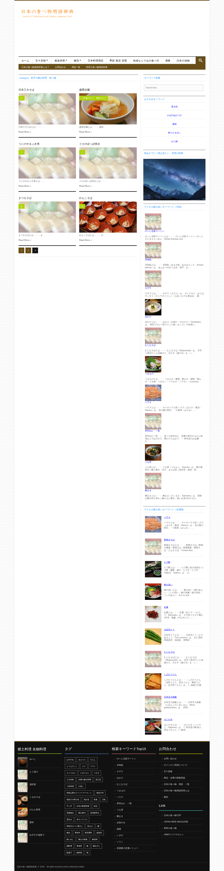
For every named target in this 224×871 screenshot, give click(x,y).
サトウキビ (71, 773)
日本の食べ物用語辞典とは (176, 790)
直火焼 (174, 106)
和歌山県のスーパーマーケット (79, 793)
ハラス (148, 402)
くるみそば (35, 797)
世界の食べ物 (170, 828)
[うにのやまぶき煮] (47, 163)
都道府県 (60, 60)
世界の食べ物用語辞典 (96, 67)
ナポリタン (84, 773)
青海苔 (79, 846)
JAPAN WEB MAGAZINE (176, 822)
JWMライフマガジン (174, 834)
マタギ (96, 773)
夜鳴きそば (169, 540)
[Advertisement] (141, 27)
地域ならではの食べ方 (146, 60)
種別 (76, 60)
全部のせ (121, 822)
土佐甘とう (169, 629)
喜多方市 (100, 793)
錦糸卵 (94, 839)
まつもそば (25, 198)
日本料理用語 (95, 60)
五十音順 (40, 60)
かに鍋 (174, 141)
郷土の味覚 (82, 839)
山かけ (148, 316)
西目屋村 (88, 833)
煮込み (69, 819)
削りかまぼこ (174, 132)
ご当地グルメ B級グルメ (93, 98)
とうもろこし (72, 766)
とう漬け (34, 772)
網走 (68, 833)
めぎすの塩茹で (37, 835)
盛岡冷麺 (84, 89)
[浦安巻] (23, 787)
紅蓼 (166, 607)
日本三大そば (26, 89)
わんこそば (85, 198)
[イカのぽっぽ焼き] (108, 163)
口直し (81, 786)
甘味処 (148, 259)
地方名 (86, 800)
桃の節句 (82, 813)
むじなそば (150, 345)
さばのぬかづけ (174, 115)
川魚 (104, 800)
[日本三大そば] (47, 108)
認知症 (99, 833)
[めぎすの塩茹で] (23, 838)
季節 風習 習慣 (118, 60)
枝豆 (95, 806)
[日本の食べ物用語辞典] (47, 13)
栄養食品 (70, 813)
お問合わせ (60, 67)
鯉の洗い (168, 584)
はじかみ (168, 719)
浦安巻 (33, 784)
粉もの (90, 826)
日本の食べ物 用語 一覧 (176, 784)
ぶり (84, 766)
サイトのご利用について (175, 765)
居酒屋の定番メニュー (127, 848)
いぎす (120, 835)
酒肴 (168, 60)
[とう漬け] (23, 775)
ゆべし (33, 759)
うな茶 (148, 462)
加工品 (98, 780)
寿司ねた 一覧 (152, 431)
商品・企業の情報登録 (174, 778)
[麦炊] (23, 825)
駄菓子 (69, 853)
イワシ (93, 766)
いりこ (120, 842)
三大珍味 (70, 780)
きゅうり (82, 760)
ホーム (25, 60)
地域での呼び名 (73, 800)
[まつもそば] (47, 217)
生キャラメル (82, 819)
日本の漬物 (183, 60)
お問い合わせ (170, 758)
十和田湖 (70, 786)
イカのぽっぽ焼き (89, 143)
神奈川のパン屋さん (75, 826)
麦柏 (174, 124)
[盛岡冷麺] (108, 108)
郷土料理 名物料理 (32, 749)
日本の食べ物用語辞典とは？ (35, 67)
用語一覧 (76, 67)
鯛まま (148, 490)
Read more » (25, 132)
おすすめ (70, 760)
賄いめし (70, 839)
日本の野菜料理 (83, 806)
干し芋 (69, 806)
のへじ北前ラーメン (154, 231)
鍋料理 (69, 846)
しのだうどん (170, 674)
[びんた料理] (23, 812)
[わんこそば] (108, 217)
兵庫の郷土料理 (84, 780)
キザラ (148, 288)
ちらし (93, 760)
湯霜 (119, 829)
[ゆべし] (23, 762)
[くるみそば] (23, 800)
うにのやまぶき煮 (29, 143)
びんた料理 (35, 809)
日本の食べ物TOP (172, 815)
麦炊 (32, 822)
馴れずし (96, 846)
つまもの (149, 373)
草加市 (77, 833)
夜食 (95, 800)
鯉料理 (79, 853)
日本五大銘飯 (170, 697)
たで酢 (167, 562)
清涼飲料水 (94, 813)
